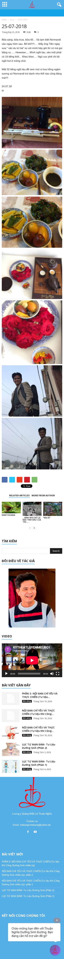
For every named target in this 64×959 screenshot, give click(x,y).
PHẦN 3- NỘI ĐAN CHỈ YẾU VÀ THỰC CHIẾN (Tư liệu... (39, 695)
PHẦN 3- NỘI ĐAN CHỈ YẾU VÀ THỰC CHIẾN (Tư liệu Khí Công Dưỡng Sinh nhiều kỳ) (30, 863)
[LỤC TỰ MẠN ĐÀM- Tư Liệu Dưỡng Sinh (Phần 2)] (11, 749)
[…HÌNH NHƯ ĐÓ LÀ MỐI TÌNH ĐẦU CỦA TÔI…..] (32, 509)
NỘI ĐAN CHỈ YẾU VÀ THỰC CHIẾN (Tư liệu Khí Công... (38, 712)
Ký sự (12, 19)
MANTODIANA (8, 515)
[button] (58, 5)
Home (4, 19)
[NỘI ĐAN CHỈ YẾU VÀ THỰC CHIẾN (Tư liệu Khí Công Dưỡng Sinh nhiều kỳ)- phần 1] (11, 732)
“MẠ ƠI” (46, 517)
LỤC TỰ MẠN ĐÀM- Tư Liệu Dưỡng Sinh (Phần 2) (38, 746)
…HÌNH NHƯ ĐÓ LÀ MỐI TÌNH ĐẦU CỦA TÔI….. (32, 519)
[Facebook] (28, 832)
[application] (32, 660)
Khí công (27, 701)
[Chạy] (6, 673)
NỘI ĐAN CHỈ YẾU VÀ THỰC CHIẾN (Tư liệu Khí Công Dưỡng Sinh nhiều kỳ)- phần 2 (31, 873)
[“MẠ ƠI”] (52, 509)
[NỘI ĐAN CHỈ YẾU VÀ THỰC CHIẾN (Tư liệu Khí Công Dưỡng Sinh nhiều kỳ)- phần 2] (11, 715)
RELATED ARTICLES (19, 495)
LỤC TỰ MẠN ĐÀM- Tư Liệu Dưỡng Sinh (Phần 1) (38, 763)
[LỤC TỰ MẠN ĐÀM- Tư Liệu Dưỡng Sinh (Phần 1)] (11, 766)
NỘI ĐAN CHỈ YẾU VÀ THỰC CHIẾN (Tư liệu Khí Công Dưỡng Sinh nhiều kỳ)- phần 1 (31, 882)
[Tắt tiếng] (52, 673)
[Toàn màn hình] (57, 673)
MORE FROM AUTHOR (43, 495)
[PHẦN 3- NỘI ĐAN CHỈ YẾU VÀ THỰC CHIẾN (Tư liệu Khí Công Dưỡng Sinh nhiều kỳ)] (11, 698)
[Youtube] (35, 832)
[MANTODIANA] (11, 507)
